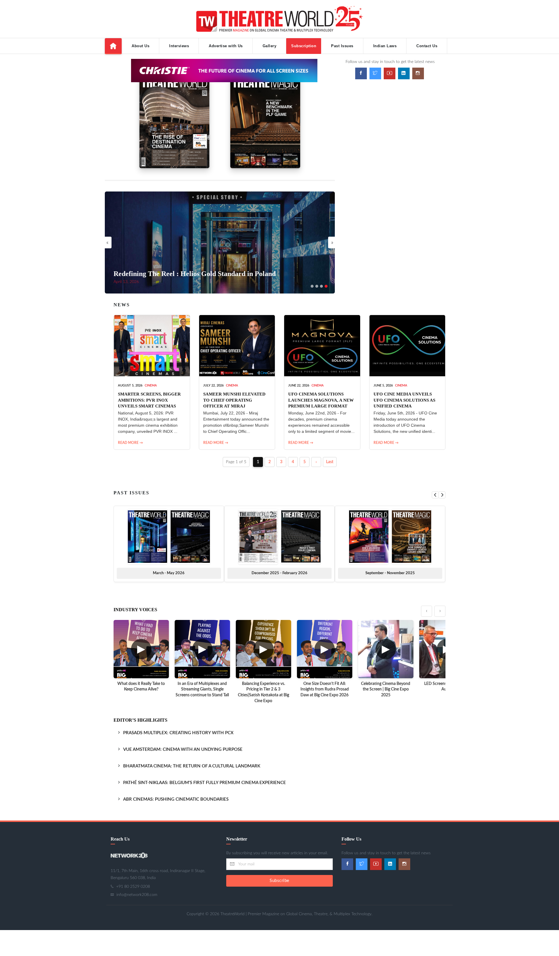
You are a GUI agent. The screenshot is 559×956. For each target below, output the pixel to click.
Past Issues (342, 46)
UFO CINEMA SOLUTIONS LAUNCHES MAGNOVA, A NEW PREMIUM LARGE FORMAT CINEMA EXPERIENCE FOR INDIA (321, 406)
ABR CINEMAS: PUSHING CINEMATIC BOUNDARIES (176, 799)
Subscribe (279, 880)
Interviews (179, 46)
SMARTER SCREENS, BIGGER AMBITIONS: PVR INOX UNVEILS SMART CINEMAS (149, 400)
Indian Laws (385, 46)
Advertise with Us (226, 46)
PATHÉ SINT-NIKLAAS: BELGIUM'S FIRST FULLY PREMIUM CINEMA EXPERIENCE (204, 783)
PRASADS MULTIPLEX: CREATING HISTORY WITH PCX (178, 733)
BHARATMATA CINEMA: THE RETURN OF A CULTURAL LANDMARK (191, 766)
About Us (140, 46)
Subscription (303, 46)
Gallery (270, 46)
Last (329, 462)
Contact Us (426, 46)
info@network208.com (136, 895)
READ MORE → (130, 442)
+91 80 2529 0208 (133, 887)
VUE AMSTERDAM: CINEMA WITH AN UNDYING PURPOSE (183, 749)
